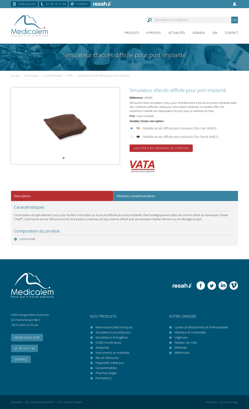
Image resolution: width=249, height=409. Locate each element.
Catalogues (27, 4)
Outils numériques (108, 342)
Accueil (15, 75)
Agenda (199, 33)
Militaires (180, 347)
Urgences (181, 337)
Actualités (176, 33)
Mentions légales (73, 402)
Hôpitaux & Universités (190, 332)
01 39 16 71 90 (56, 4)
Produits (132, 33)
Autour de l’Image (229, 402)
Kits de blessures (107, 358)
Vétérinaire (182, 353)
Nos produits (31, 75)
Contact (82, 4)
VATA (69, 75)
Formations (103, 378)
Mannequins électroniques (114, 327)
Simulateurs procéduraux (113, 332)
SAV (214, 33)
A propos (153, 33)
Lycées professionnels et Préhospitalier (201, 327)
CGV (59, 402)
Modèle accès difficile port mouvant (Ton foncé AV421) (180, 137)
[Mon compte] (234, 4)
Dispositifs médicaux (110, 363)
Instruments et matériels (112, 353)
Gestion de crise (185, 342)
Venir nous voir (27, 337)
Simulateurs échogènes (112, 337)
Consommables (53, 75)
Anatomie (102, 347)
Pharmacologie (106, 373)
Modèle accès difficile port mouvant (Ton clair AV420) (179, 128)
